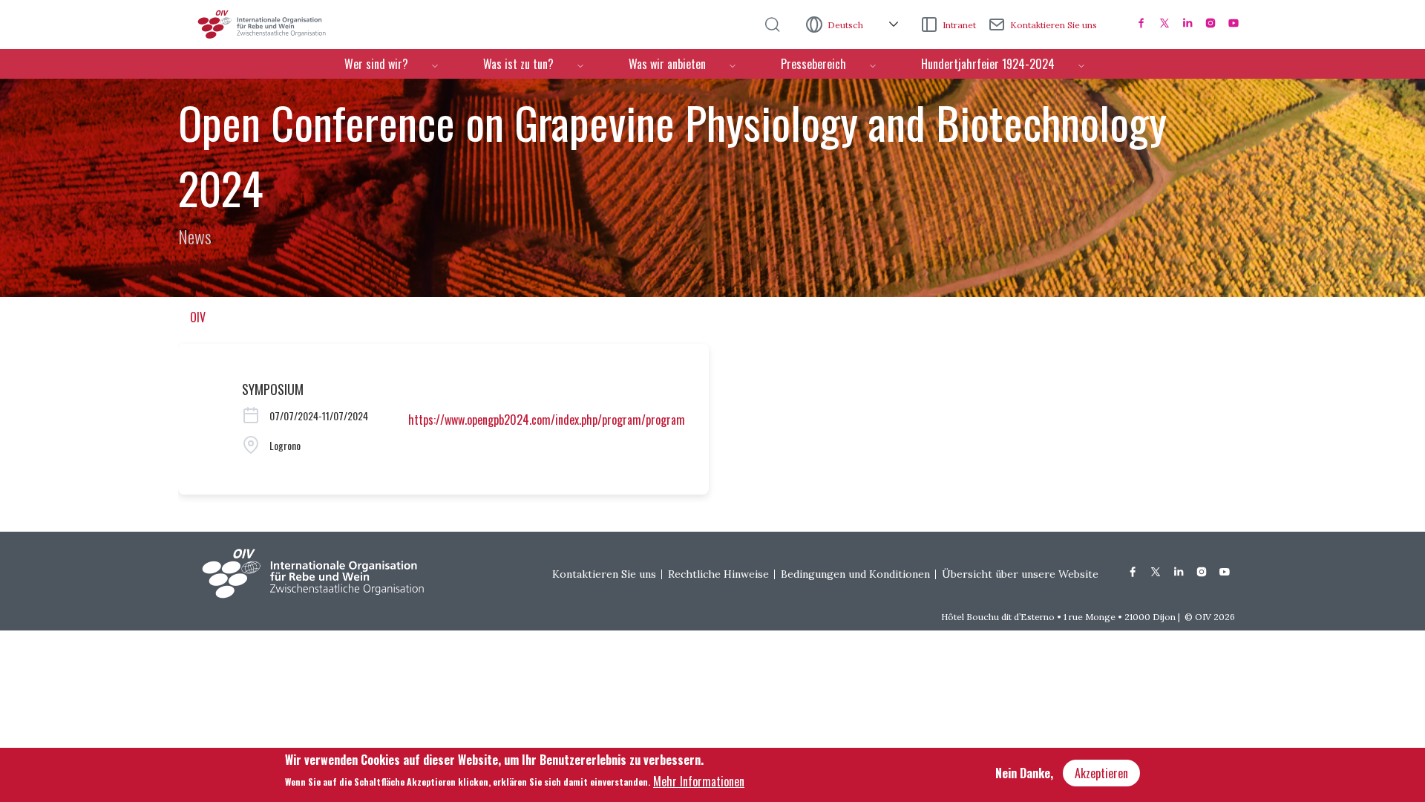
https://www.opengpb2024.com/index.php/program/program (546, 419)
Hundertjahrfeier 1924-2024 (988, 64)
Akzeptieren (1101, 773)
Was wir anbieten (667, 64)
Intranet (959, 24)
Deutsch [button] (846, 24)
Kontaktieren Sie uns (1053, 24)
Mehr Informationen (698, 780)
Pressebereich (813, 64)
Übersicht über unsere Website (1020, 574)
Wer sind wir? (376, 64)
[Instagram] (1210, 23)
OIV (198, 317)
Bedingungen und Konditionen (855, 574)
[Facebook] (1141, 23)
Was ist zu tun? (518, 64)
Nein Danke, (1024, 773)
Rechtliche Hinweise (718, 574)
